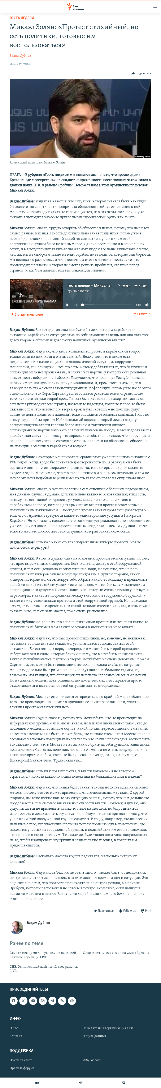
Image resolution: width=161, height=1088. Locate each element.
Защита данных (94, 1036)
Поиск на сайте (21, 1060)
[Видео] (37, 1083)
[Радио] (80, 1083)
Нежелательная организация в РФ (107, 1028)
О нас (14, 1028)
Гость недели (22, 18)
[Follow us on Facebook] (14, 1001)
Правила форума (22, 1068)
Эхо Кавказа (80, 291)
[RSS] (62, 1001)
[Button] (141, 73)
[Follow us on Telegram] (52, 1001)
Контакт (16, 1036)
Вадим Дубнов (20, 56)
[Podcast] (72, 1001)
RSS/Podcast (91, 1060)
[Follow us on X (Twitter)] (23, 1001)
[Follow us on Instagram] (43, 1001)
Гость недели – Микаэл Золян (93, 286)
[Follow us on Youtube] (33, 1001)
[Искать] (124, 1083)
